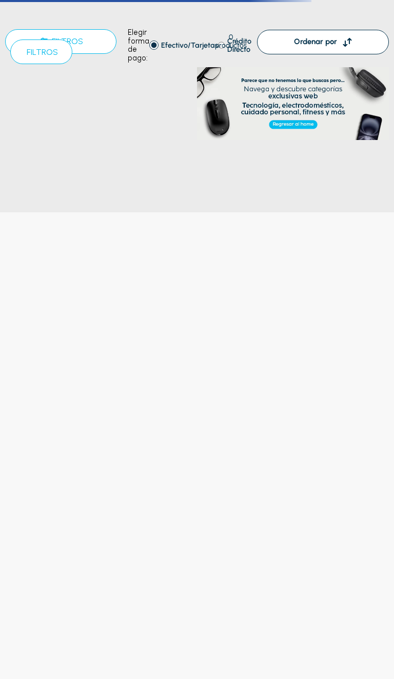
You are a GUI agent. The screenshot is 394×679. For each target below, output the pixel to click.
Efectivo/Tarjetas (189, 45)
